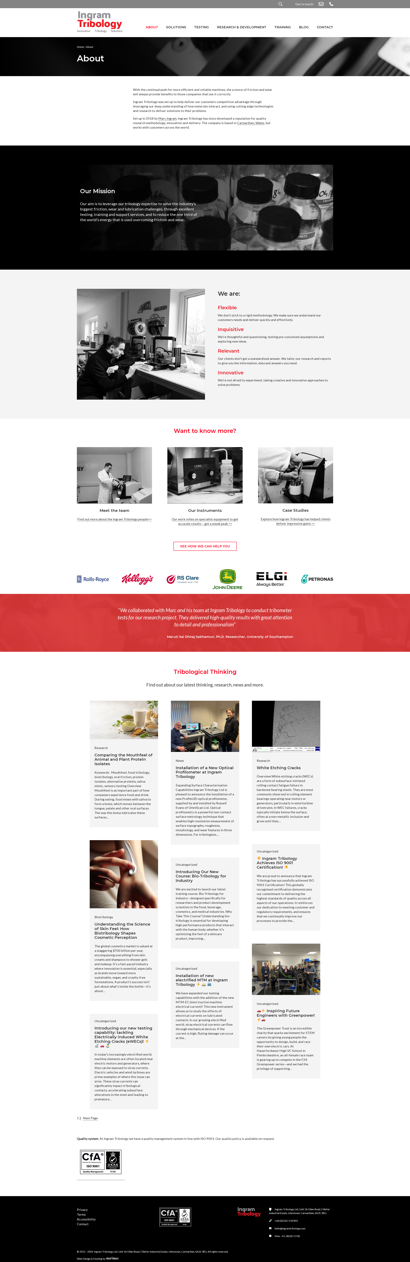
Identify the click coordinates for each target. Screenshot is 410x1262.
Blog (304, 27)
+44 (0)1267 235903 (286, 1220)
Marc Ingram (167, 118)
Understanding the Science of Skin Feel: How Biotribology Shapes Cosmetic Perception (122, 931)
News (180, 760)
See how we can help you (205, 546)
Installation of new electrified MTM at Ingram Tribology (202, 980)
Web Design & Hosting (89, 1258)
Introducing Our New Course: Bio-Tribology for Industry (201, 876)
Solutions (176, 27)
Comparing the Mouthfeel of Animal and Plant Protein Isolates (123, 759)
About (152, 27)
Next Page (90, 1118)
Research (101, 748)
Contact (325, 27)
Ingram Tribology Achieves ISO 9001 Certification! (277, 863)
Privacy (82, 1209)
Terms (81, 1214)
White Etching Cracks (279, 768)
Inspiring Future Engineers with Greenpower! (286, 1013)
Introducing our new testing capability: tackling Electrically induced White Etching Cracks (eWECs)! (123, 1035)
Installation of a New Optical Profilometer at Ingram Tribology (205, 772)
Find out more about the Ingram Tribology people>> (114, 519)
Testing (201, 27)
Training (282, 27)
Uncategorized (267, 851)
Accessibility (86, 1219)
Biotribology (103, 917)
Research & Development (241, 27)
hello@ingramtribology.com (290, 1228)
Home (80, 46)
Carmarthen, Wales (250, 123)
